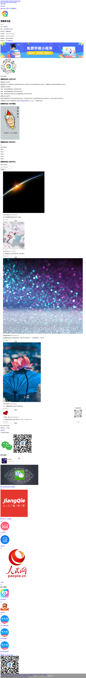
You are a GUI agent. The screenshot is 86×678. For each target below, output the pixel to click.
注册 (4, 6)
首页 (2, 2)
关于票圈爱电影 (9, 40)
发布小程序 (3, 3)
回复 (16, 220)
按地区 (7, 2)
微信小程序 (3, 8)
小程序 (4, 2)
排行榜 (10, 2)
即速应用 (3, 1)
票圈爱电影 (13, 8)
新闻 (7, 8)
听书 (10, 8)
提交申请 (3, 430)
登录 (2, 6)
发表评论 (2, 169)
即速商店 (7, 1)
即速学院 (15, 1)
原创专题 (15, 2)
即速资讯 (11, 1)
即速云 (19, 1)
